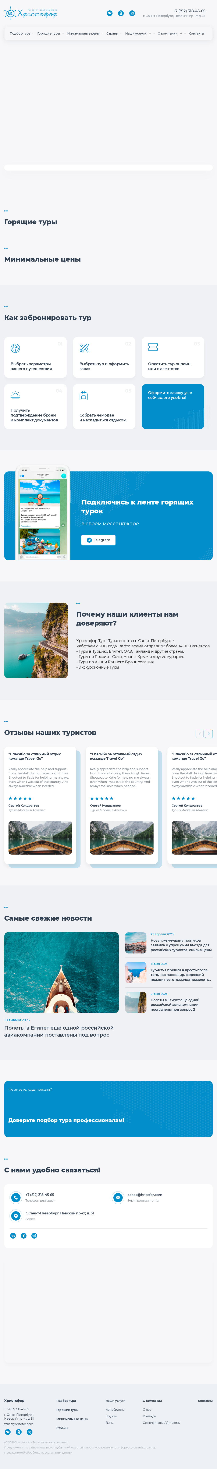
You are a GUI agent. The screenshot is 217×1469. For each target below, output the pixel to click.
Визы (110, 1422)
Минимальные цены (83, 33)
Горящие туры (48, 33)
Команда (149, 1416)
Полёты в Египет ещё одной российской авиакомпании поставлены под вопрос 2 (175, 1005)
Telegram (102, 540)
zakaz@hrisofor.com (145, 1195)
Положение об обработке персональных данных (38, 1452)
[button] (209, 734)
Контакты (196, 33)
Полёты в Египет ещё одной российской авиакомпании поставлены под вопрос (59, 1031)
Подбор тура (20, 33)
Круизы (111, 1416)
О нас (147, 1409)
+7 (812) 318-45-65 (189, 11)
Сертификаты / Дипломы (162, 1422)
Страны (112, 33)
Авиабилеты (115, 1409)
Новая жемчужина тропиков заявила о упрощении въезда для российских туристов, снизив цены (181, 945)
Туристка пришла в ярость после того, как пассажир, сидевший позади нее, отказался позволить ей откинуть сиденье (180, 975)
